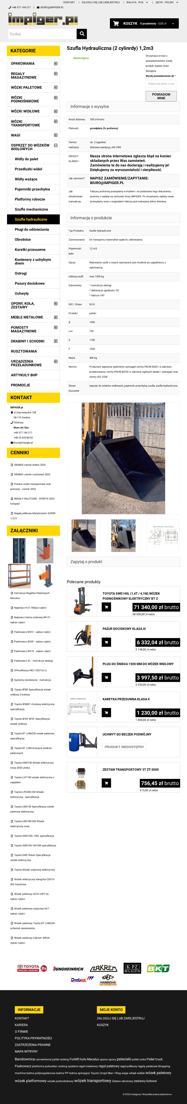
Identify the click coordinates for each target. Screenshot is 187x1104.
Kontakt (69, 2)
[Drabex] (82, 976)
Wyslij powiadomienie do (160, 76)
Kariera (21, 1025)
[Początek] (47, 19)
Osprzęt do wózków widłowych (30, 147)
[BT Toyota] (32, 965)
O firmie (21, 1031)
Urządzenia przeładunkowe (26, 363)
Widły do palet (26, 159)
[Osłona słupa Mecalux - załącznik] (45, 540)
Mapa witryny (26, 1051)
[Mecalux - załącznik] (20, 540)
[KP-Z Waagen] (132, 965)
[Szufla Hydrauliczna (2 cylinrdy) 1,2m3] (124, 404)
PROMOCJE (20, 385)
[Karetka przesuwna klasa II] (82, 694)
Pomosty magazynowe (23, 329)
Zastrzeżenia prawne (33, 1045)
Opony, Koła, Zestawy (23, 305)
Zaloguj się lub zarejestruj (101, 2)
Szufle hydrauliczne (31, 219)
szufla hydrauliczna (166, 385)
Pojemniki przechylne (32, 189)
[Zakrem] (103, 965)
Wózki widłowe (25, 111)
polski (164, 2)
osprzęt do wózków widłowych (106, 385)
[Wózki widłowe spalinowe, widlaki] (108, 976)
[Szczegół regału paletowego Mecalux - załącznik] (45, 565)
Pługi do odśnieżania (32, 229)
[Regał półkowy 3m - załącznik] (20, 565)
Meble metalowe (27, 317)
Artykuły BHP (24, 375)
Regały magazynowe (23, 76)
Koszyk (103, 1025)
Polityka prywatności (33, 1038)
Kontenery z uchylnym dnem (33, 261)
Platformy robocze (30, 199)
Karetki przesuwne (30, 249)
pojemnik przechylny (135, 385)
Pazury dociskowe (30, 283)
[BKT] (158, 965)
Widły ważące (26, 179)
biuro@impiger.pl (52, 7)
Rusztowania (24, 351)
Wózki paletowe (26, 87)
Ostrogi (21, 273)
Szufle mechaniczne (31, 209)
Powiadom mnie (161, 96)
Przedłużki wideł (28, 169)
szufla (151, 385)
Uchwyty (22, 293)
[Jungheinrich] (68, 965)
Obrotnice (23, 239)
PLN (135, 2)
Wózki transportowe (25, 123)
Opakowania (23, 63)
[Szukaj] (82, 34)
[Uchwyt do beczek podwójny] (82, 729)
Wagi (15, 135)
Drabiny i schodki (27, 341)
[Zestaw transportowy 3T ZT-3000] (82, 764)
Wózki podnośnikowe (25, 99)
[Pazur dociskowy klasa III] (82, 623)
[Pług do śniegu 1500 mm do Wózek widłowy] (82, 659)
